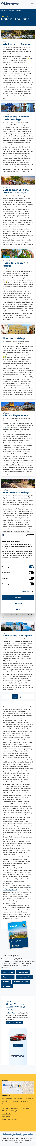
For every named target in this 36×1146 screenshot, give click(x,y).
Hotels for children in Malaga (15, 264)
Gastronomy (8, 977)
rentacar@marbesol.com (11, 1119)
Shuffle (17, 1045)
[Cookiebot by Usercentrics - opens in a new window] (26, 535)
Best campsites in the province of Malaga (16, 191)
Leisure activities (24, 977)
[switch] (31, 572)
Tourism (12, 10)
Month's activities (21, 982)
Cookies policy (7, 1134)
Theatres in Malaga (14, 338)
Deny (18, 609)
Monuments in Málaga (16, 492)
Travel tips (7, 986)
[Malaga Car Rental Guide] (18, 935)
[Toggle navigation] (32, 4)
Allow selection (18, 603)
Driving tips (23, 972)
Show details (26, 591)
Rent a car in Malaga (14, 1022)
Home (3, 10)
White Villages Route (15, 415)
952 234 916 (6, 1114)
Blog (7, 10)
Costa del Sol (8, 972)
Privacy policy (28, 1134)
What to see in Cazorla (16, 44)
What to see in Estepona (17, 635)
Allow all (18, 597)
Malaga (6, 982)
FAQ (22, 1136)
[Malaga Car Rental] (18, 1054)
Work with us (16, 1136)
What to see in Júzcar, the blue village (16, 118)
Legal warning (17, 1134)
